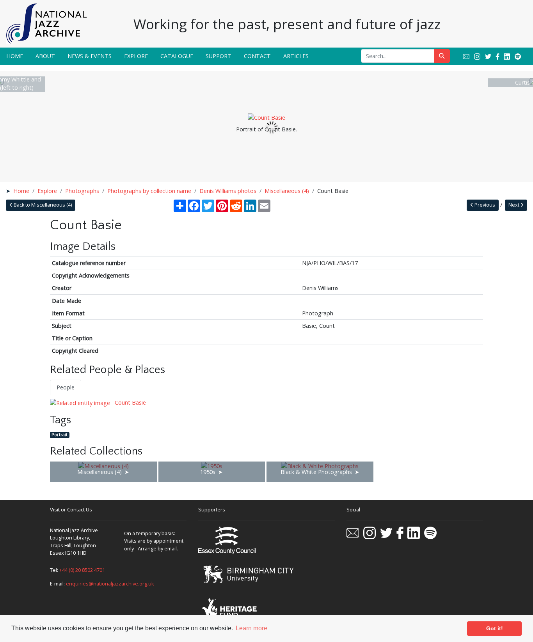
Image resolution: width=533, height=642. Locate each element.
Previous (484, 205)
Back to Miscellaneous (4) (42, 205)
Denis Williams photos (227, 191)
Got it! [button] (494, 628)
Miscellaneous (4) (287, 191)
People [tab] (66, 387)
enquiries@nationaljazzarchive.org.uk (110, 583)
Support (218, 56)
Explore (136, 56)
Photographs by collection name (149, 191)
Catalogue (176, 56)
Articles (296, 56)
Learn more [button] (251, 628)
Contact (257, 56)
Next (514, 205)
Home (14, 56)
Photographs (82, 191)
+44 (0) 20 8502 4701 (82, 569)
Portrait (60, 435)
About (45, 56)
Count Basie (129, 402)
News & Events (90, 56)
